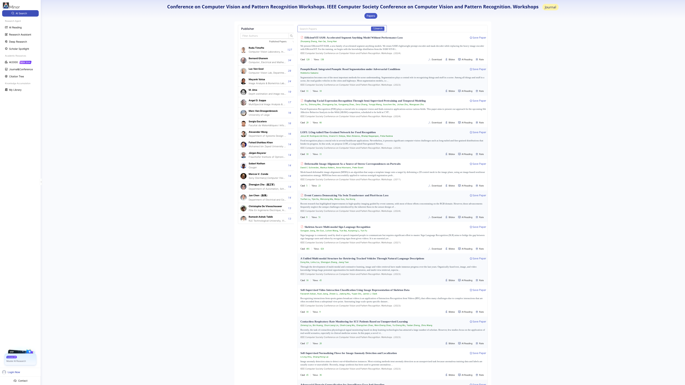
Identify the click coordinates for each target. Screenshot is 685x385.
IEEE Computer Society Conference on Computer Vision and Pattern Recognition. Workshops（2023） (351, 84)
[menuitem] (20, 13)
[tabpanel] (267, 124)
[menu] (20, 52)
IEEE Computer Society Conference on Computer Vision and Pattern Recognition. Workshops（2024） (351, 53)
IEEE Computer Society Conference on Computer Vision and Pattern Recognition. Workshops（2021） (351, 242)
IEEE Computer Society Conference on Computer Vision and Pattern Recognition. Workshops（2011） (351, 179)
